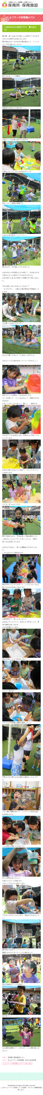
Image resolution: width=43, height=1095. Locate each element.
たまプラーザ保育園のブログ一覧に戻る (17, 1063)
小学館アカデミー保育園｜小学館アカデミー (20, 2)
